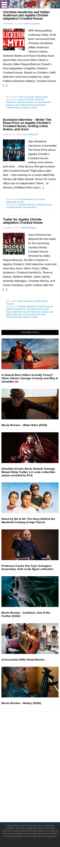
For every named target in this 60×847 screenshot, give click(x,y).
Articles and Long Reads (35, 743)
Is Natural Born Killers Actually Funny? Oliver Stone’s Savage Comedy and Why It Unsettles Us (29, 378)
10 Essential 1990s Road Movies (23, 659)
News (45, 97)
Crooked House (25, 102)
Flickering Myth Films (36, 788)
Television (36, 767)
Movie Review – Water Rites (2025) (24, 425)
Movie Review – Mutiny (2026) (21, 703)
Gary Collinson (26, 97)
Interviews (11, 202)
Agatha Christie (26, 100)
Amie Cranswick (26, 301)
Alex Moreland (25, 199)
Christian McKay (45, 307)
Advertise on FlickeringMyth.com (35, 802)
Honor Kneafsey (27, 105)
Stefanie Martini (14, 108)
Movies (38, 97)
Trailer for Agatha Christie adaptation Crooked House (23, 221)
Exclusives (39, 199)
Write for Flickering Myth (36, 807)
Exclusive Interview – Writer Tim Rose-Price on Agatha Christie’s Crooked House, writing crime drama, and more (27, 124)
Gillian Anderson (42, 102)
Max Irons (41, 105)
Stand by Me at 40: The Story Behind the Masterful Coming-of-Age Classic (28, 520)
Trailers (10, 304)
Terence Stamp (30, 108)
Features (36, 739)
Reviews (35, 734)
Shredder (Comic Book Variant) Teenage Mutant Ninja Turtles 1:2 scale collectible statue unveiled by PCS (28, 472)
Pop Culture (35, 758)
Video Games (35, 777)
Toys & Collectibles (36, 783)
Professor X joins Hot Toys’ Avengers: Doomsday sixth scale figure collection (27, 567)
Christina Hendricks (16, 309)
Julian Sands (29, 315)
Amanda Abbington (27, 307)
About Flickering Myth (35, 797)
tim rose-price (29, 207)
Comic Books (36, 772)
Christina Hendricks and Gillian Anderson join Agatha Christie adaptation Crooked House (26, 15)
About (36, 793)
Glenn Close (12, 105)
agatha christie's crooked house (34, 205)
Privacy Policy (15, 836)
